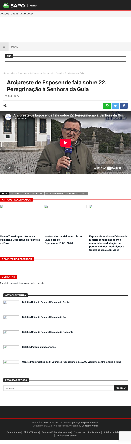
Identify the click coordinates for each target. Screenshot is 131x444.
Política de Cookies (67, 435)
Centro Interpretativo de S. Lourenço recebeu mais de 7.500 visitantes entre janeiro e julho (71, 361)
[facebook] (124, 106)
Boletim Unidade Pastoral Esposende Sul (44, 317)
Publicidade (94, 432)
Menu (14, 46)
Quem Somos (13, 432)
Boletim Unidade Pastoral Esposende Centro (46, 302)
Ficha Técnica (31, 432)
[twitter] (115, 106)
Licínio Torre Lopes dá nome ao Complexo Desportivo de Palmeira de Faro (20, 239)
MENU (33, 5)
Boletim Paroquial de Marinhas (39, 347)
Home (6, 73)
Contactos (79, 432)
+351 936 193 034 (53, 422)
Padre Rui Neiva (33, 194)
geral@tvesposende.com (85, 422)
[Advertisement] (81, 23)
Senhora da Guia (77, 194)
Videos (14, 73)
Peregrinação (54, 194)
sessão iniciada (17, 283)
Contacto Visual (90, 425)
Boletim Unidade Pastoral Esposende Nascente (47, 332)
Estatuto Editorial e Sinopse (56, 432)
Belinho (15, 194)
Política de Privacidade (115, 432)
